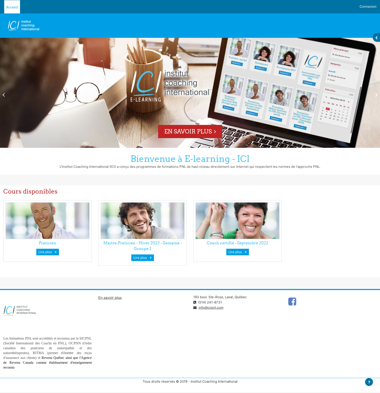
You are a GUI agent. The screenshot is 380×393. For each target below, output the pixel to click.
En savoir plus (188, 131)
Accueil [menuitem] (12, 7)
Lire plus (46, 252)
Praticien (47, 242)
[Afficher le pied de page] (369, 382)
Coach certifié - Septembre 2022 (237, 242)
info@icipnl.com (211, 307)
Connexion (368, 6)
